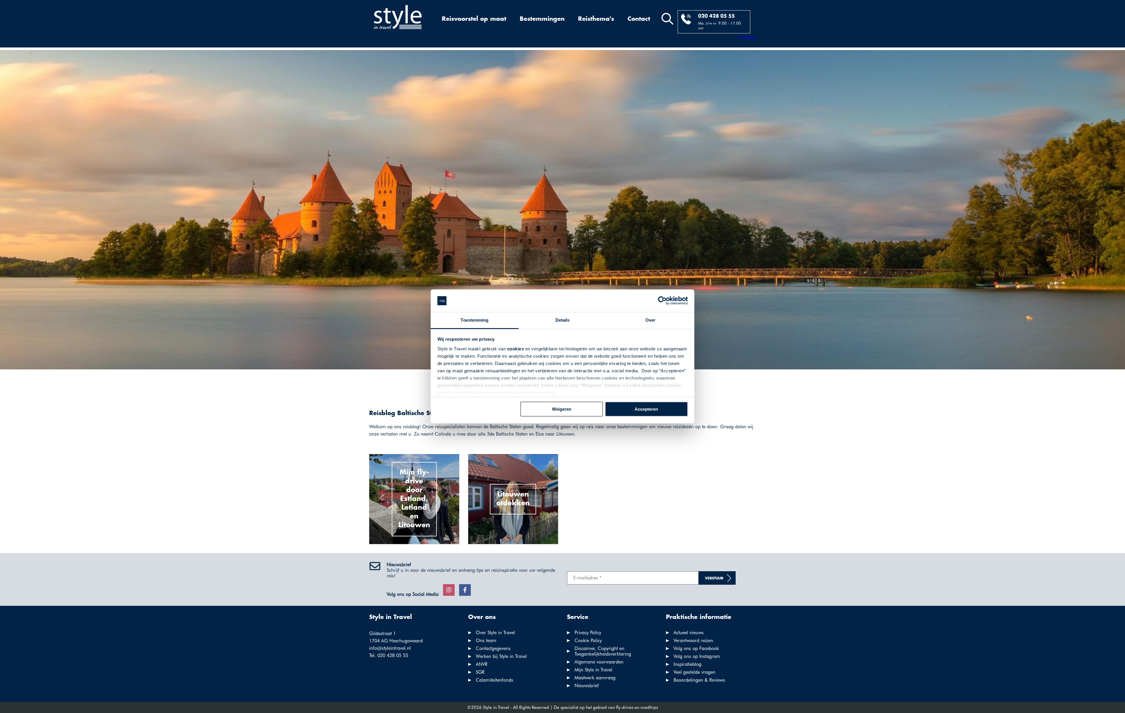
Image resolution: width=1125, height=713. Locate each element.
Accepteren (646, 409)
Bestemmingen (542, 19)
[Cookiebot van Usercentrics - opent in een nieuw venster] (662, 300)
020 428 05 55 (716, 16)
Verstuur (714, 578)
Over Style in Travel (495, 632)
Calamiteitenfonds (494, 680)
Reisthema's (596, 19)
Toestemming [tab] (474, 320)
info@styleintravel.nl (390, 648)
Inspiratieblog (687, 664)
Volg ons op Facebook (696, 648)
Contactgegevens (493, 648)
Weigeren (561, 409)
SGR (480, 672)
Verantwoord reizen (693, 640)
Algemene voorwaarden (599, 662)
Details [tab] (562, 320)
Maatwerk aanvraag (595, 677)
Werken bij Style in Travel (501, 656)
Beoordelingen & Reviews (699, 680)
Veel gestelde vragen (694, 672)
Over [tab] (650, 320)
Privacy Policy (588, 632)
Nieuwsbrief (587, 685)
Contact (639, 19)
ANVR (482, 664)
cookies (515, 348)
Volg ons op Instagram (697, 656)
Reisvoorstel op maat (474, 19)
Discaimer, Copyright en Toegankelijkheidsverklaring (603, 651)
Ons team (486, 640)
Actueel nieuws (689, 632)
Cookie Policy (588, 640)
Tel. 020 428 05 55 (388, 655)
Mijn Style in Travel (593, 670)
